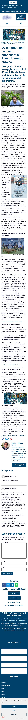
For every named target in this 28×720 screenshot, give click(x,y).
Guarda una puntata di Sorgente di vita (11, 319)
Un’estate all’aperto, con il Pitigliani (12, 662)
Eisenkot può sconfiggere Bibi (10, 5)
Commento (5, 540)
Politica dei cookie (7, 718)
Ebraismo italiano (5, 683)
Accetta (14, 706)
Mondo (3, 695)
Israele (3, 692)
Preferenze (14, 714)
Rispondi (3, 480)
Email (3, 565)
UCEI (7, 434)
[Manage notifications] (3, 717)
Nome (3, 559)
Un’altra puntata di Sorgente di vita (10, 362)
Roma (2, 686)
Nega (14, 710)
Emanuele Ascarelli (9, 433)
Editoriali (3, 680)
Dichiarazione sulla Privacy (18, 718)
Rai (17, 433)
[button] (7, 21)
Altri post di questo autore (19, 463)
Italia (2, 689)
